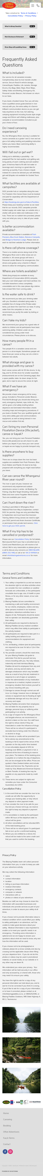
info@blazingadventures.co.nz (18, 555)
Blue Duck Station (17, 237)
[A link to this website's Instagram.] (10, 1151)
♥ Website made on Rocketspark (28, 1166)
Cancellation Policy (15, 15)
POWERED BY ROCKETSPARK (10, 1171)
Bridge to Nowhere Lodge (16, 239)
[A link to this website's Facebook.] (5, 1151)
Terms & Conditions (28, 13)
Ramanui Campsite (32, 237)
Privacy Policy (30, 15)
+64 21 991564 (31, 552)
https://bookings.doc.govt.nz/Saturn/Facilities (21, 202)
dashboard (15, 1166)
